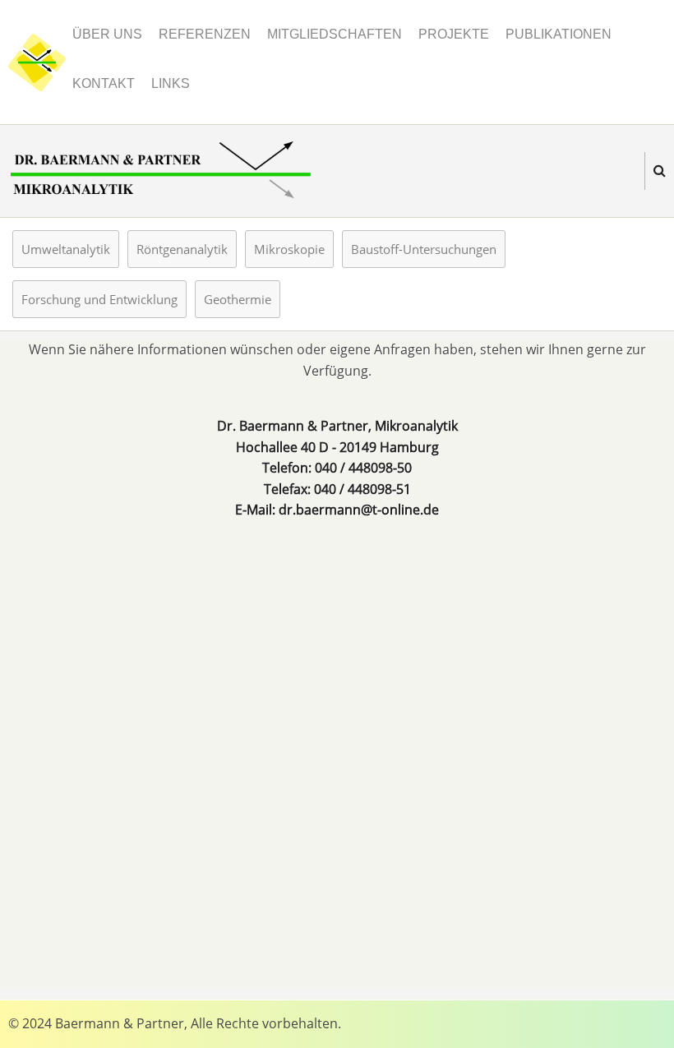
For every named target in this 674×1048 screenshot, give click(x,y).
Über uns (107, 34)
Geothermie (237, 299)
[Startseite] (37, 61)
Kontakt (103, 83)
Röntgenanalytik (182, 249)
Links (170, 83)
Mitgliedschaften (334, 34)
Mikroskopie (289, 249)
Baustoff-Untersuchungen (423, 249)
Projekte (453, 34)
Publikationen (558, 34)
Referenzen (205, 34)
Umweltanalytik (65, 249)
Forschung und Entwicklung (99, 299)
